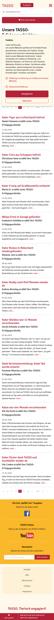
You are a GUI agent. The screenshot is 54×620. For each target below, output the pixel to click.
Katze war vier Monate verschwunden (24, 407)
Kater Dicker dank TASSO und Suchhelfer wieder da (19, 459)
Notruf (28, 5)
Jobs (27, 575)
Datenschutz (27, 580)
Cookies (27, 586)
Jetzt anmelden (42, 557)
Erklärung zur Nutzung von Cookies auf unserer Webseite (28, 79)
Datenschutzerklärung (18, 86)
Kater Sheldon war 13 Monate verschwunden (19, 321)
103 (37, 107)
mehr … (13, 146)
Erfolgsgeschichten (13, 12)
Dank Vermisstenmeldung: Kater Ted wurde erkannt (23, 365)
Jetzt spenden (9, 618)
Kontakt (27, 569)
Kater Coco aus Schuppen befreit (21, 154)
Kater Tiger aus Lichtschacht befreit (23, 117)
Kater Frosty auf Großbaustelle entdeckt (26, 186)
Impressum (27, 591)
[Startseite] (8, 4)
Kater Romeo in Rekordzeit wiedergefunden (17, 249)
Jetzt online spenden (27, 20)
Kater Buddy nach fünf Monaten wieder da (25, 284)
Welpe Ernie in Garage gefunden (21, 217)
